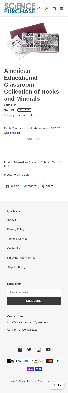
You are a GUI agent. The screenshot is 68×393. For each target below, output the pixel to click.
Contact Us (14, 248)
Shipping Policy (16, 267)
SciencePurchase (28, 381)
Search (11, 219)
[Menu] (62, 8)
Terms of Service (17, 238)
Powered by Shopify (47, 381)
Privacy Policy (15, 229)
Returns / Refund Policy (21, 257)
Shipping (9, 115)
